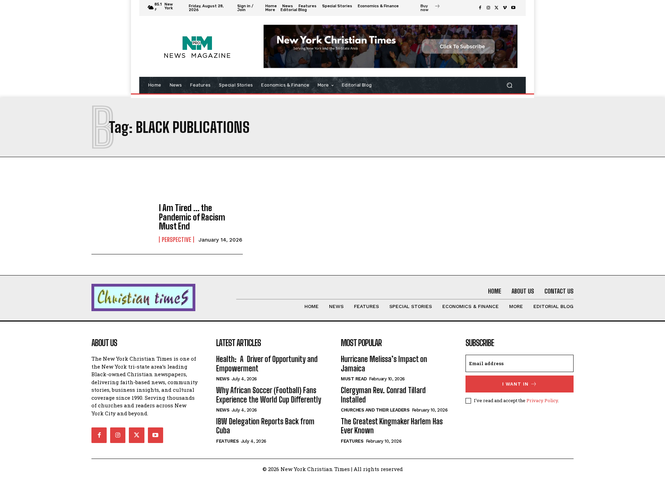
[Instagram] (488, 8)
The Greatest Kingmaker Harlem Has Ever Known (392, 426)
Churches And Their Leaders (375, 410)
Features (227, 441)
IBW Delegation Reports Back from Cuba (265, 426)
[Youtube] (513, 8)
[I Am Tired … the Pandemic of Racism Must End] (121, 223)
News (222, 378)
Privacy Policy (542, 400)
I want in (515, 384)
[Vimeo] (505, 8)
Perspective (176, 239)
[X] (497, 8)
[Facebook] (480, 8)
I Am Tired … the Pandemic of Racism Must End (192, 217)
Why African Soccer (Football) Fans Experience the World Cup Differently (268, 395)
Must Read (354, 378)
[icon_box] (430, 8)
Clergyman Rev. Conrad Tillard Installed (383, 395)
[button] (509, 85)
